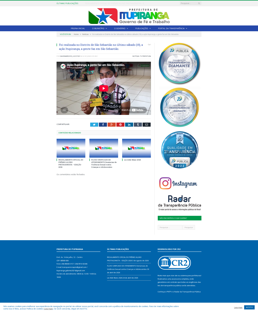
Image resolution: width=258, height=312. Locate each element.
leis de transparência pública (169, 285)
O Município (98, 28)
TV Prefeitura (145, 56)
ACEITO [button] (249, 307)
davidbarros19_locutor (70, 56)
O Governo (119, 28)
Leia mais (48, 308)
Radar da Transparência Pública (187, 291)
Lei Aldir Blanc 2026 (132, 160)
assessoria (176, 279)
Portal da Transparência (171, 28)
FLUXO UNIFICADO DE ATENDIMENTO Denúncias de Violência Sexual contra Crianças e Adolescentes (116, 3)
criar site (174, 275)
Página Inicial (78, 28)
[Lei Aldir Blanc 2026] (136, 148)
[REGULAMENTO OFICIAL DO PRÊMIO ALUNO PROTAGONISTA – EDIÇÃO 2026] (71, 148)
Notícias (135, 56)
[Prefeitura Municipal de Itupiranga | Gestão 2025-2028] (129, 15)
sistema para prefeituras (190, 275)
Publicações (141, 28)
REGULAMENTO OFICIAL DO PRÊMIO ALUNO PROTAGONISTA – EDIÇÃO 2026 (70, 163)
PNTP (169, 291)
